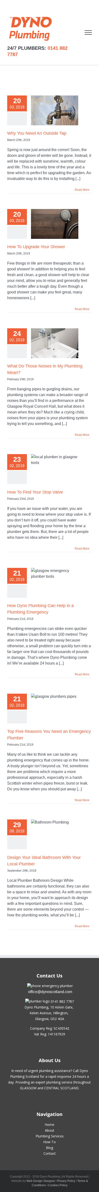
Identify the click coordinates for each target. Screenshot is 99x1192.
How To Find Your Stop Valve (35, 492)
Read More (82, 189)
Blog (49, 1147)
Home (49, 1124)
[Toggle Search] (72, 32)
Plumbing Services (50, 1136)
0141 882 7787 (62, 1001)
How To (49, 1142)
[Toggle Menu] (88, 32)
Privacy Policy (66, 1181)
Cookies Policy (58, 1185)
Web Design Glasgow (40, 1181)
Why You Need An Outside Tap (36, 133)
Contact (49, 1153)
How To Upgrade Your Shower (36, 246)
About (49, 1130)
